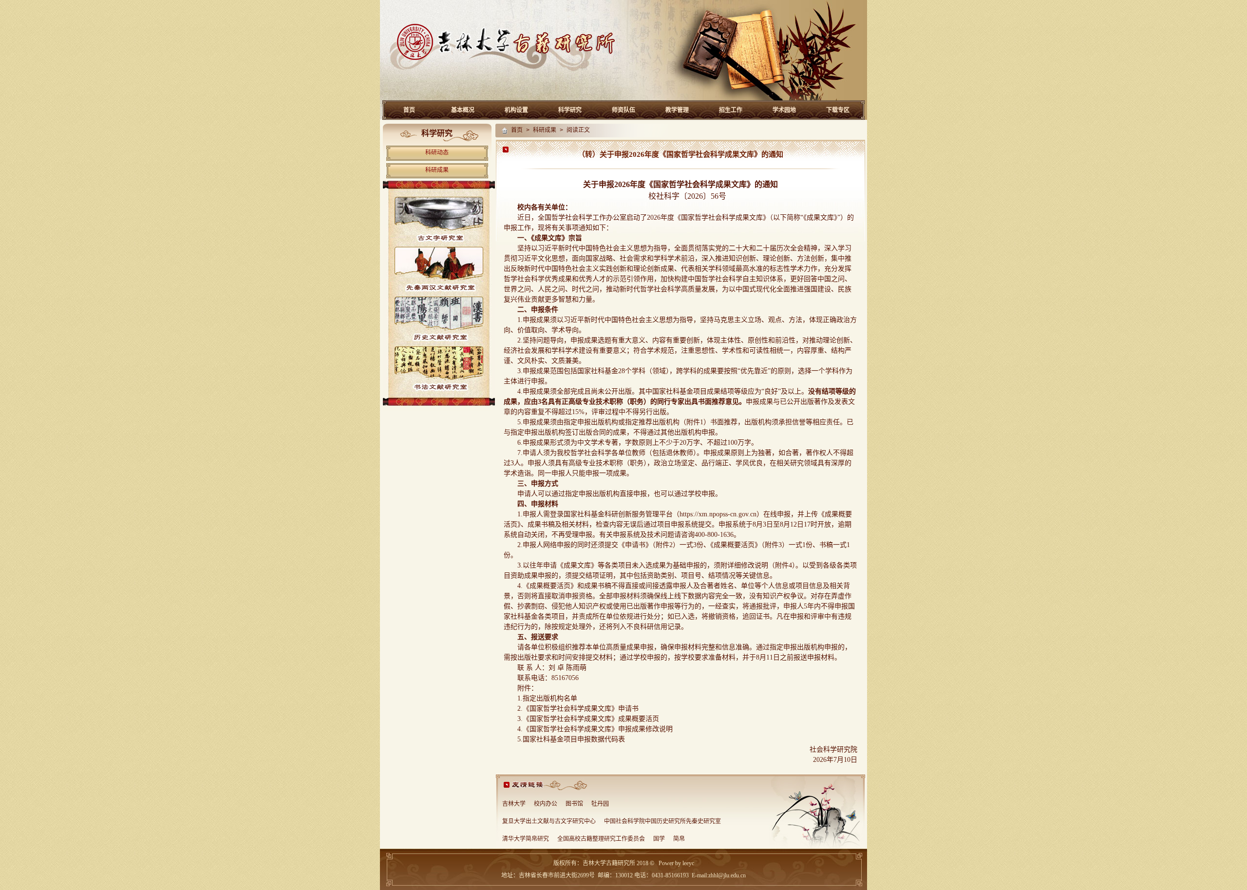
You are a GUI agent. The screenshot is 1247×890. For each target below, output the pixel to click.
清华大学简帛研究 (525, 839)
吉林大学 (514, 804)
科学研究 (570, 110)
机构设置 (516, 110)
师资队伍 (623, 110)
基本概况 (462, 110)
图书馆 (574, 804)
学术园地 (784, 110)
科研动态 (437, 153)
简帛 (679, 839)
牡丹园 (600, 804)
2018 (641, 863)
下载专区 (838, 110)
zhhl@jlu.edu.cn (727, 875)
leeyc (688, 863)
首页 (409, 110)
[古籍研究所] (623, 98)
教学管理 (677, 110)
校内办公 (545, 804)
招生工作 (730, 110)
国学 (659, 839)
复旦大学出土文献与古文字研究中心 (549, 821)
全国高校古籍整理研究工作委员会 (601, 839)
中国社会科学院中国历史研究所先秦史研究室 (662, 821)
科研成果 (437, 170)
